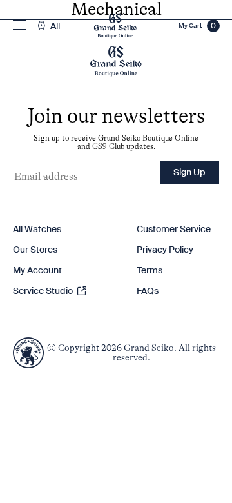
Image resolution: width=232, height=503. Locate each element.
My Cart (197, 26)
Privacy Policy (165, 249)
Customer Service (174, 229)
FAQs (148, 291)
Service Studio (44, 291)
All (54, 26)
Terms (149, 270)
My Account (37, 270)
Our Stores (35, 249)
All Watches (37, 229)
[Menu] (19, 26)
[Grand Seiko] (115, 26)
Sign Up (189, 172)
